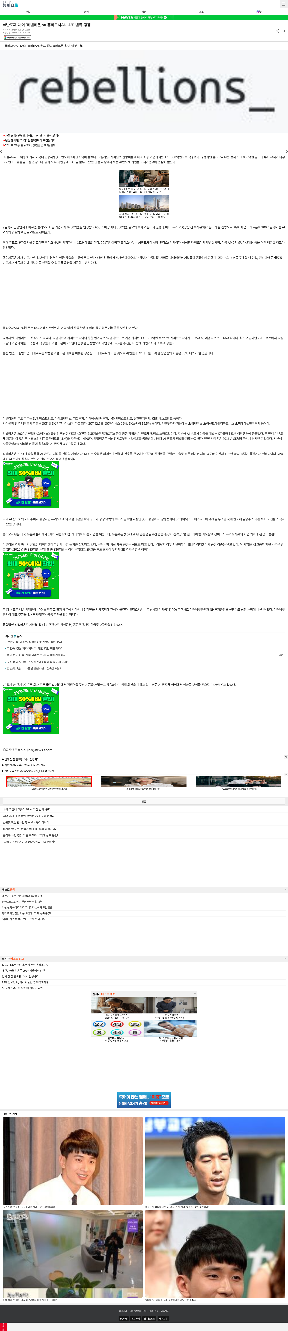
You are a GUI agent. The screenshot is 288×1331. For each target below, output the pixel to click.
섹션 (144, 12)
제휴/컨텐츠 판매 (138, 1311)
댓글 (144, 801)
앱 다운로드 (149, 1318)
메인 (28, 12)
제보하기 (135, 1318)
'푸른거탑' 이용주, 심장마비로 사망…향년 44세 (34, 641)
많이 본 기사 (10, 1114)
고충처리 (165, 1311)
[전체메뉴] (284, 4)
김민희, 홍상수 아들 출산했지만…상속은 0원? (34, 668)
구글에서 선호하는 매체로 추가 (18, 37)
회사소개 (123, 1311)
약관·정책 (153, 1311)
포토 (201, 12)
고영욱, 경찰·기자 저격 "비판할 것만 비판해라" (34, 648)
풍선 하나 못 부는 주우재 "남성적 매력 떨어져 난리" (37, 662)
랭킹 (86, 12)
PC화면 (123, 1318)
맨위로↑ (163, 1318)
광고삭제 (3, 1327)
